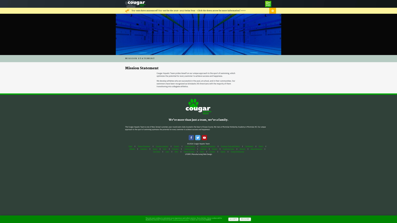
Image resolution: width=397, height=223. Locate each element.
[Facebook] (191, 138)
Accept (233, 219)
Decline (245, 219)
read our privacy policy (181, 220)
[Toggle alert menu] (272, 11)
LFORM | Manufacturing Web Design (198, 154)
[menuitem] (130, 146)
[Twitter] (197, 138)
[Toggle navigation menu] (268, 4)
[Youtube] (204, 138)
